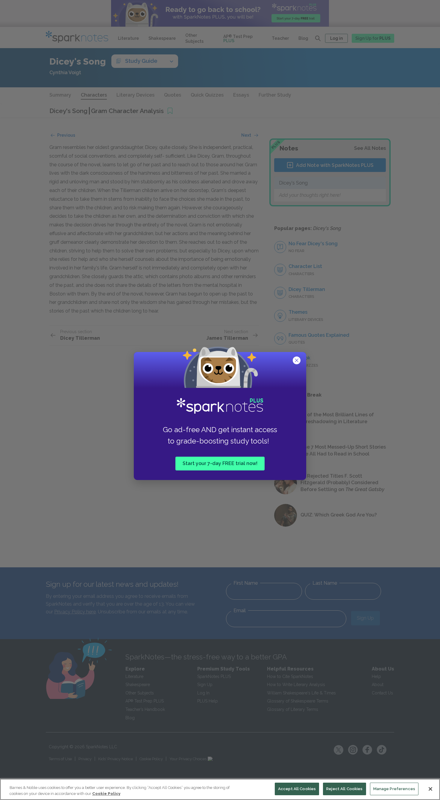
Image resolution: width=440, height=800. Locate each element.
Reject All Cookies (344, 789)
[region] (220, 789)
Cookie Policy (106, 793)
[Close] (430, 789)
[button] (297, 361)
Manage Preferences (394, 789)
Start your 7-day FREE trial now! (220, 463)
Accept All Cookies (297, 789)
